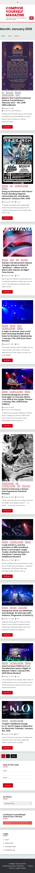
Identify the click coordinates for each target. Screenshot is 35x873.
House (17, 95)
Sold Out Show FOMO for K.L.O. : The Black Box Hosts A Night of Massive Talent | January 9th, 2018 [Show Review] (16, 669)
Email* (5, 777)
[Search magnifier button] (30, 823)
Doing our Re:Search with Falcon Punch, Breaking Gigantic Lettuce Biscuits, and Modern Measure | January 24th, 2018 (17, 195)
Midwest (5, 188)
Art (3, 92)
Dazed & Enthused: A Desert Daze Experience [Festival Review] (15, 491)
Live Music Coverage (21, 185)
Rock (18, 486)
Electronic (18, 92)
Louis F (19, 202)
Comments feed (10, 846)
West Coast (26, 486)
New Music (24, 260)
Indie (17, 260)
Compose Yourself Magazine (15, 11)
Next (13, 756)
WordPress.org (10, 850)
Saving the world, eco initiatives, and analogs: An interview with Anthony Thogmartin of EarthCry (17, 613)
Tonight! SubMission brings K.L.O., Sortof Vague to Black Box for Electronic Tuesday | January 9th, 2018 (17, 727)
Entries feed (9, 843)
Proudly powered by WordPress (13, 866)
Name (5, 771)
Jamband (5, 391)
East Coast (9, 92)
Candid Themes (20, 868)
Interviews (13, 607)
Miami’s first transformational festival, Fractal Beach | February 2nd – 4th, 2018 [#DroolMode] (16, 101)
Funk (11, 185)
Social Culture (22, 607)
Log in (7, 839)
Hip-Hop (12, 325)
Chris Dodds (20, 497)
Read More (7, 127)
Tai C (18, 275)
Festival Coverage (8, 95)
